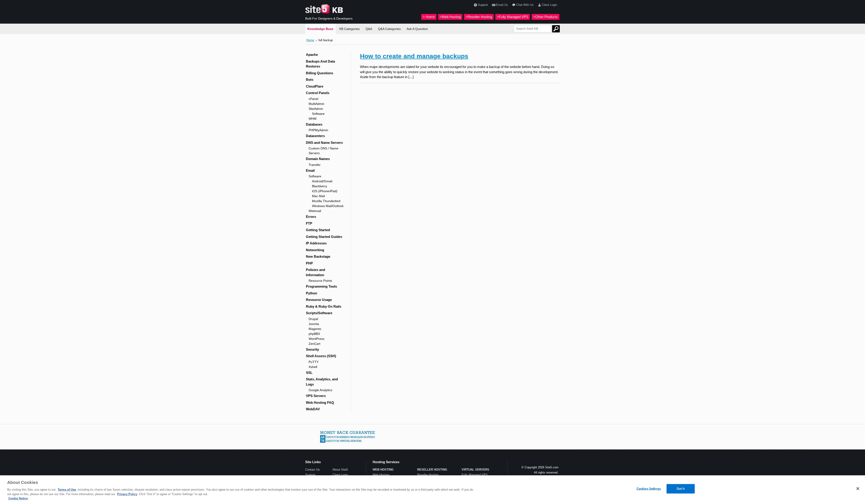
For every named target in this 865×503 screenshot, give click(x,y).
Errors (311, 217)
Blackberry (319, 186)
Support (483, 5)
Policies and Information (315, 272)
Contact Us (312, 469)
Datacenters (315, 136)
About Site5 (340, 469)
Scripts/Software (319, 313)
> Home (429, 17)
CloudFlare (314, 86)
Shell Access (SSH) (321, 356)
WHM (312, 118)
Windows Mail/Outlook (328, 206)
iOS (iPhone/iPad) (324, 191)
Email (310, 170)
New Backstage (318, 256)
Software (318, 113)
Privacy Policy (127, 494)
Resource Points (320, 280)
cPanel (313, 99)
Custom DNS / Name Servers (323, 151)
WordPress (316, 339)
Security (312, 349)
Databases (314, 124)
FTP (309, 223)
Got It (681, 488)
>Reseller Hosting (479, 17)
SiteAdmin (316, 109)
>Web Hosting (450, 17)
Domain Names (318, 159)
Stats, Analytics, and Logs (322, 381)
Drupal (313, 319)
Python (311, 293)
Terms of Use (67, 489)
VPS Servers (316, 396)
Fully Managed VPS (475, 474)
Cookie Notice (18, 498)
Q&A (369, 29)
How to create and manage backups (414, 56)
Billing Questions (319, 73)
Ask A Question (417, 29)
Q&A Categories (389, 29)
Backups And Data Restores (320, 63)
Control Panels (317, 93)
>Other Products (545, 17)
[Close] (858, 489)
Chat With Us (524, 5)
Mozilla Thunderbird (326, 201)
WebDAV (313, 409)
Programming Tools (321, 286)
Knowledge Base (320, 29)
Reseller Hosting (428, 474)
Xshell (313, 367)
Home (310, 40)
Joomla (314, 324)
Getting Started (318, 230)
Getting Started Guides (324, 237)
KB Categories (349, 29)
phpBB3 (314, 334)
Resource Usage (319, 300)
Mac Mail (318, 196)
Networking (315, 250)
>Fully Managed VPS (512, 17)
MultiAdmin (316, 104)
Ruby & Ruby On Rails (323, 306)
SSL (309, 372)
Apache (312, 54)
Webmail (315, 211)
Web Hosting (381, 474)
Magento (315, 329)
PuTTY (314, 362)
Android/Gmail (322, 181)
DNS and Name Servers (324, 142)
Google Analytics (320, 390)
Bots (309, 79)
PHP (309, 263)
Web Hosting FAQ (320, 402)
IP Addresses (316, 243)
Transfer (315, 165)
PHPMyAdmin (318, 130)
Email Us (502, 5)
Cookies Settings (649, 488)
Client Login (549, 5)
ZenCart (314, 343)
